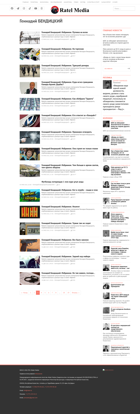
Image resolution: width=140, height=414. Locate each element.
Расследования (56, 2)
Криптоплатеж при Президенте (117, 286)
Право (76, 2)
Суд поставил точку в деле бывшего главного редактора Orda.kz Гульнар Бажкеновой (120, 186)
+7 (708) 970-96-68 (38, 387)
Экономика (44, 2)
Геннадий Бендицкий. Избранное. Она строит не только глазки (70, 148)
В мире (115, 2)
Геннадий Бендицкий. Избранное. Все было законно (65, 239)
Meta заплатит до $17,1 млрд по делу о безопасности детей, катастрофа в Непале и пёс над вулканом (117, 51)
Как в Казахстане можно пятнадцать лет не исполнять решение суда (116, 36)
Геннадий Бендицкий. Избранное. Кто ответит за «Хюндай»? (69, 115)
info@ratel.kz (28, 390)
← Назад (24, 293)
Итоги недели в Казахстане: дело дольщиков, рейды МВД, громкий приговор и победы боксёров (120, 217)
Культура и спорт (93, 2)
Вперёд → (75, 293)
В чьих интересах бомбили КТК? (120, 310)
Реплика (107, 77)
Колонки (107, 118)
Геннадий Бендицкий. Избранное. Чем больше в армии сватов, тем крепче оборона (70, 166)
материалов (38, 374)
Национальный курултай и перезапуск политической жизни (120, 349)
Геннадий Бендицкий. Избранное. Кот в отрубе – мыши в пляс (70, 190)
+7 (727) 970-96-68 (50, 387)
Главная (25, 2)
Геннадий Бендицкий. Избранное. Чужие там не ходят (66, 223)
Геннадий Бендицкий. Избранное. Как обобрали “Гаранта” (68, 98)
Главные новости (112, 30)
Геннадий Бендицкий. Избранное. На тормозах (63, 49)
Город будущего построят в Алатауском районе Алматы (120, 201)
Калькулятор (106, 2)
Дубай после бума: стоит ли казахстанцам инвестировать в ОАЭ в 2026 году (120, 235)
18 (64, 293)
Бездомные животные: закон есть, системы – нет (120, 267)
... (59, 293)
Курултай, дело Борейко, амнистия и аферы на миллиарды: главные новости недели (120, 251)
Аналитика (68, 2)
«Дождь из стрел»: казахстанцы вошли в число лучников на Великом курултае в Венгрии (116, 59)
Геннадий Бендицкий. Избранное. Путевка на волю (65, 32)
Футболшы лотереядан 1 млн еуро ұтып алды (62, 181)
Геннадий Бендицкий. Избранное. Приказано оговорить (67, 132)
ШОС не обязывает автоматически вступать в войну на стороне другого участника (116, 43)
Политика (34, 2)
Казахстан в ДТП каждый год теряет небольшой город (120, 296)
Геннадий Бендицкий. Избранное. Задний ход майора (66, 256)
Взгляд (82, 2)
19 (68, 293)
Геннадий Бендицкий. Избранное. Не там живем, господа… (68, 273)
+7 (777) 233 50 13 (31, 394)
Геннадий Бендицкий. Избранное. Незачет (61, 206)
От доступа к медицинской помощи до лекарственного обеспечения (120, 328)
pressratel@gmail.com (30, 398)
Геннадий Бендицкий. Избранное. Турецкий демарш (65, 65)
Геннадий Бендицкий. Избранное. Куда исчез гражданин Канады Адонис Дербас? (67, 83)
